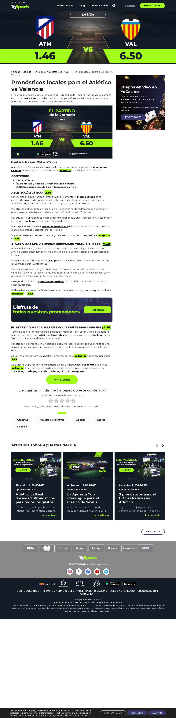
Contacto (86, 594)
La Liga (82, 5)
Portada (15, 72)
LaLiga (101, 420)
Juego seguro (147, 591)
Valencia (22, 426)
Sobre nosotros (28, 591)
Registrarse (152, 5)
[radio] (50, 401)
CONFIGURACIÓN (113, 713)
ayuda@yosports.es (96, 564)
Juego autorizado (123, 591)
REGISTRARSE (133, 117)
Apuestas (22, 420)
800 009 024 (76, 564)
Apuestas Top (65, 5)
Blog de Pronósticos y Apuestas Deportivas (46, 72)
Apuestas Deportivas (52, 420)
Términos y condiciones (58, 591)
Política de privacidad (92, 591)
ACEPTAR (157, 713)
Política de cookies (78, 715)
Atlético (81, 420)
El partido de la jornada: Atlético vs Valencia (34, 162)
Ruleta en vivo (99, 5)
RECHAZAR (137, 713)
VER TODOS (153, 531)
